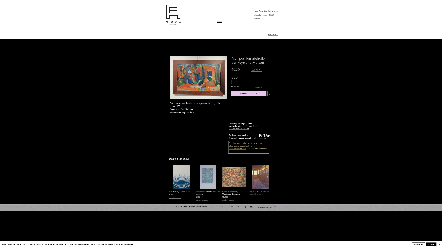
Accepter (431, 244)
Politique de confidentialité (123, 244)
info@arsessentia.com (237, 148)
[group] (221, 183)
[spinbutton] (236, 82)
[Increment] (240, 82)
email (253, 146)
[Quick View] (181, 177)
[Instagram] (275, 207)
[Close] (439, 244)
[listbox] (256, 70)
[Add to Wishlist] (269, 93)
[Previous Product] (166, 176)
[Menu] (219, 21)
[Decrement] (233, 82)
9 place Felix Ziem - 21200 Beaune (266, 15)
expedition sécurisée (238, 74)
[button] (256, 70)
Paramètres (418, 244)
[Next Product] (276, 176)
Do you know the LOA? (239, 128)
